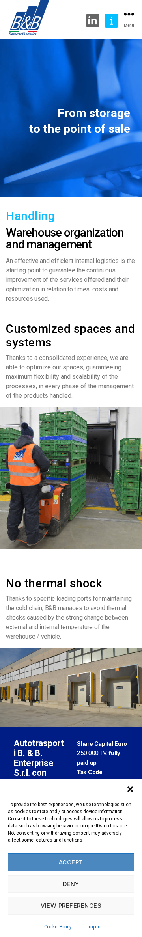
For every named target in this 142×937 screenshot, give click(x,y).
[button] (130, 789)
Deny (71, 884)
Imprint (95, 927)
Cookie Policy (58, 927)
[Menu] (129, 14)
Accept (71, 862)
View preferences (71, 905)
